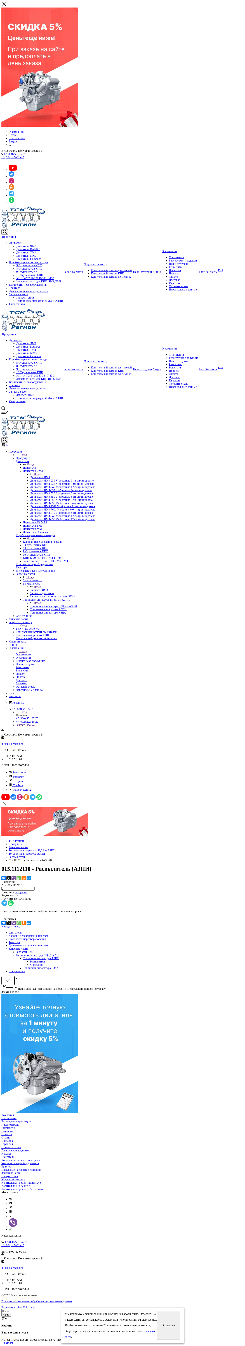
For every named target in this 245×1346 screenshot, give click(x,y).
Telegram (18, 781)
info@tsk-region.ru (12, 743)
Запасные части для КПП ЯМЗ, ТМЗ (38, 281)
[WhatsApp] (19, 878)
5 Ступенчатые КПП (29, 265)
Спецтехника (17, 304)
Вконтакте (19, 772)
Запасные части (18, 294)
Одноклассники (22, 789)
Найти (6, 1314)
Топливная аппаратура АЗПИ (41, 958)
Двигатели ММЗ (26, 255)
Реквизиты (175, 266)
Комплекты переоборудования (27, 284)
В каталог (7, 1342)
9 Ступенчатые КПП (29, 271)
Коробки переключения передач (28, 262)
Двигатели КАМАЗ (28, 249)
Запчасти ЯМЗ (25, 297)
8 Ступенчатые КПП (29, 268)
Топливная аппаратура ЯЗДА (41, 967)
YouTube (18, 785)
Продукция (9, 236)
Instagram (18, 776)
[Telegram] (10, 1208)
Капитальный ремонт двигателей (111, 270)
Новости (174, 273)
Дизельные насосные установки (28, 291)
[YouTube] (10, 1212)
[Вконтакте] (10, 1199)
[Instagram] (10, 1203)
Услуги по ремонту (95, 264)
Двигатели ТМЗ (26, 252)
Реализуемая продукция (183, 260)
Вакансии (175, 270)
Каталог (6, 1153)
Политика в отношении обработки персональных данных (36, 1301)
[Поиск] (4, 232)
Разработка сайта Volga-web (18, 1307)
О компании (169, 251)
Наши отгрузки (142, 271)
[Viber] (13, 878)
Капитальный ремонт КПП (107, 273)
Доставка (174, 279)
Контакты (211, 271)
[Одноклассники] (24, 878)
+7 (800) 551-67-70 (15, 153)
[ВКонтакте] (3, 878)
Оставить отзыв (178, 286)
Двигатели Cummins (28, 258)
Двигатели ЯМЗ (26, 246)
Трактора (14, 287)
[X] (8, 878)
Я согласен (168, 1325)
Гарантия (174, 283)
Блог (202, 271)
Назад (23, 454)
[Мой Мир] (29, 878)
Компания (7, 1115)
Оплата (173, 276)
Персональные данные (183, 289)
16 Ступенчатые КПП (29, 275)
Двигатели (15, 242)
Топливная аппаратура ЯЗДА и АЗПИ (39, 300)
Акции (157, 271)
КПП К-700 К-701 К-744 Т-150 (35, 278)
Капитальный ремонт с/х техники (111, 276)
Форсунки (36, 964)
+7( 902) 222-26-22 (12, 157)
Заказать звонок (25, 724)
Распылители (38, 961)
